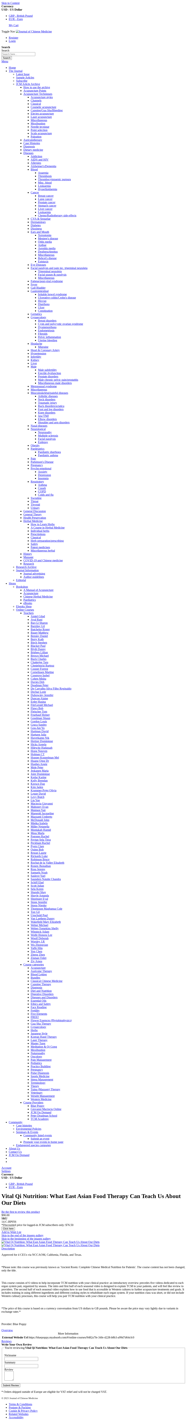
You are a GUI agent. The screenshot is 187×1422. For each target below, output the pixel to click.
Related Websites (18, 1414)
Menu (4, 61)
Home (12, 67)
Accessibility (16, 1417)
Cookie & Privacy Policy (23, 1410)
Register (13, 37)
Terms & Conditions (20, 1404)
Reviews (6, 1341)
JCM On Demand (19, 1155)
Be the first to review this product (20, 1211)
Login (12, 41)
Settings (6, 1171)
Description (8, 1248)
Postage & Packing (20, 1407)
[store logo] (34, 31)
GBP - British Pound (21, 15)
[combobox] (18, 54)
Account (6, 1167)
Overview (7, 1330)
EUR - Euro (16, 19)
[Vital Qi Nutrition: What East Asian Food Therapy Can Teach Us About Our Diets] (50, 1241)
